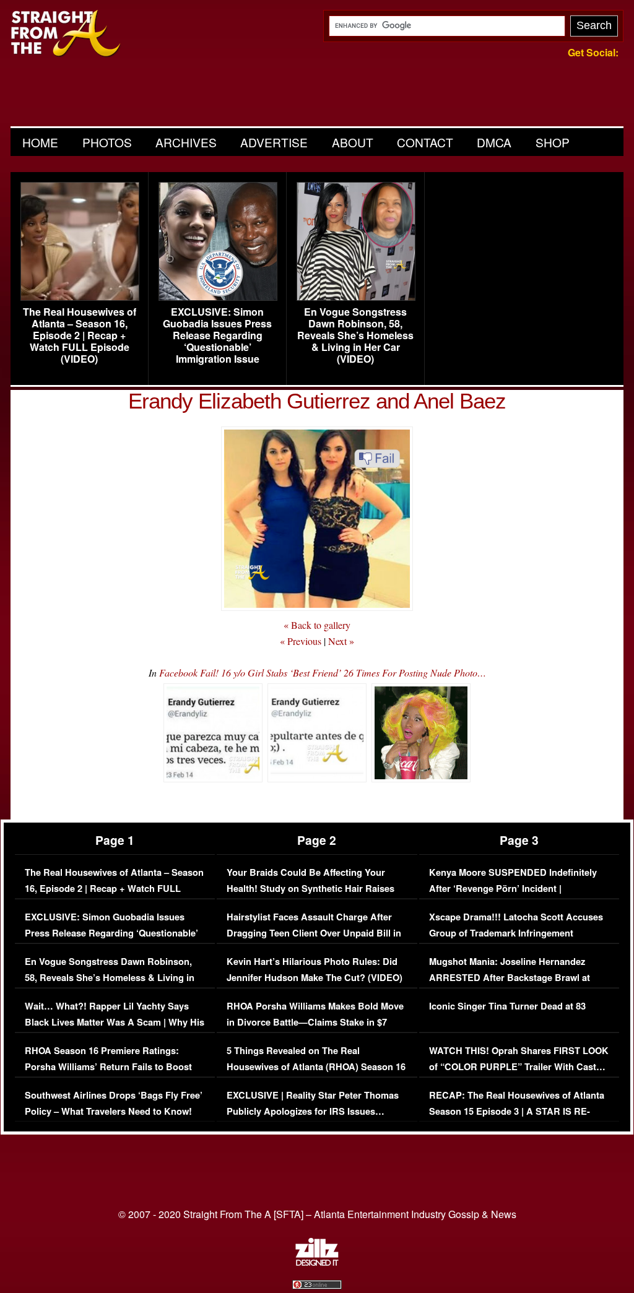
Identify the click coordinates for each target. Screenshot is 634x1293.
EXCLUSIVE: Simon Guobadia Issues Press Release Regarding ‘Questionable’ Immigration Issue (217, 335)
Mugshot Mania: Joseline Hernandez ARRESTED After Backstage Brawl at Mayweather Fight (509, 977)
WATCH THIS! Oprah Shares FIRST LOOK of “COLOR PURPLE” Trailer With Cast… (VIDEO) (519, 1066)
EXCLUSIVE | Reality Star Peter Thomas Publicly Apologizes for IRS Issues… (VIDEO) (313, 1111)
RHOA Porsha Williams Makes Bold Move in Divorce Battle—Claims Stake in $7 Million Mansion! (315, 1022)
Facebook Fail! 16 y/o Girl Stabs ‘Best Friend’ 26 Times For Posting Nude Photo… (322, 672)
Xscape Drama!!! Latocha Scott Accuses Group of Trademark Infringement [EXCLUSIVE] (516, 932)
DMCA (494, 142)
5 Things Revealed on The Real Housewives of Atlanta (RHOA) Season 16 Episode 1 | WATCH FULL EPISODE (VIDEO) (316, 1074)
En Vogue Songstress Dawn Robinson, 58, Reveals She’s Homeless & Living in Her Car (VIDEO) (355, 335)
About (352, 142)
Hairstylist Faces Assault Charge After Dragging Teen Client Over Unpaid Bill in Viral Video (314, 932)
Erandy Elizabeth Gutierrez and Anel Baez (317, 401)
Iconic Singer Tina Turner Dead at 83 (507, 1006)
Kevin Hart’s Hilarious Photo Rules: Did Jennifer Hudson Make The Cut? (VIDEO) (314, 969)
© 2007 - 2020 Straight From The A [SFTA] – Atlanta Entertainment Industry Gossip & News (317, 1214)
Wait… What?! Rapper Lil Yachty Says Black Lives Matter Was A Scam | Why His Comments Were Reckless (114, 1022)
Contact (425, 142)
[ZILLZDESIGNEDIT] (317, 1262)
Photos (107, 142)
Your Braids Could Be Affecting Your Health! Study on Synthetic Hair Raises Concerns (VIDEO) (310, 888)
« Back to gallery (317, 624)
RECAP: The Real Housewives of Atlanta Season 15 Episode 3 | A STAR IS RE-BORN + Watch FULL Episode (516, 1111)
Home (40, 142)
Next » (341, 640)
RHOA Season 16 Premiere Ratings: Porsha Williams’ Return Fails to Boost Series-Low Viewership (108, 1066)
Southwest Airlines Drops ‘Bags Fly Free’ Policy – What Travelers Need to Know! (113, 1103)
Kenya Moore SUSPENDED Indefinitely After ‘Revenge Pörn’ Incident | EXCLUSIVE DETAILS (513, 888)
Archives (186, 142)
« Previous (300, 640)
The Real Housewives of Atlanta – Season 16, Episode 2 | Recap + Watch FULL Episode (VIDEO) (79, 335)
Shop (553, 142)
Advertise (274, 142)
